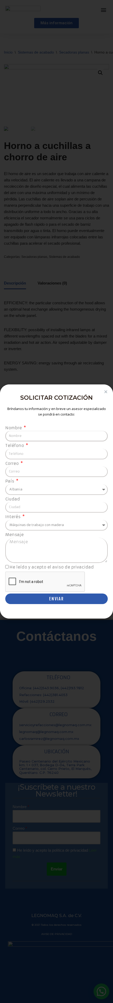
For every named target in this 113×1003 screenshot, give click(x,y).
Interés (13, 516)
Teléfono (15, 445)
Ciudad (12, 499)
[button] (106, 392)
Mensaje (14, 534)
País (10, 481)
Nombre (14, 427)
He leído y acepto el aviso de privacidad (51, 567)
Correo (12, 463)
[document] (56, 501)
